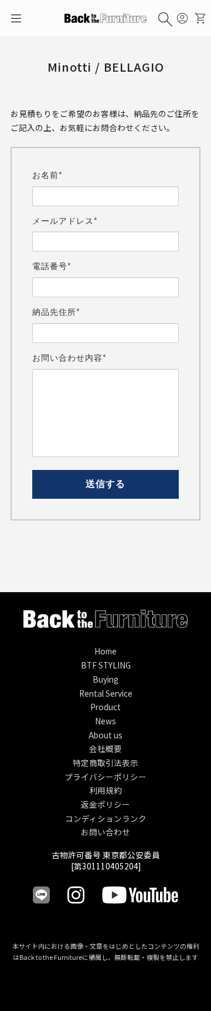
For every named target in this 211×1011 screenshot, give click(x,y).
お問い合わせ (105, 832)
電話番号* (52, 267)
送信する (105, 484)
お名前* (47, 176)
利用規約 (105, 790)
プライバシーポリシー (105, 776)
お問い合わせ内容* (69, 358)
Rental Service (105, 693)
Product (105, 707)
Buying (105, 679)
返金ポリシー (105, 804)
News (105, 721)
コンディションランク (106, 818)
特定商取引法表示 (105, 762)
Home (105, 651)
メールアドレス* (65, 221)
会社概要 (105, 748)
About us (105, 735)
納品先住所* (56, 312)
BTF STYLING (106, 665)
